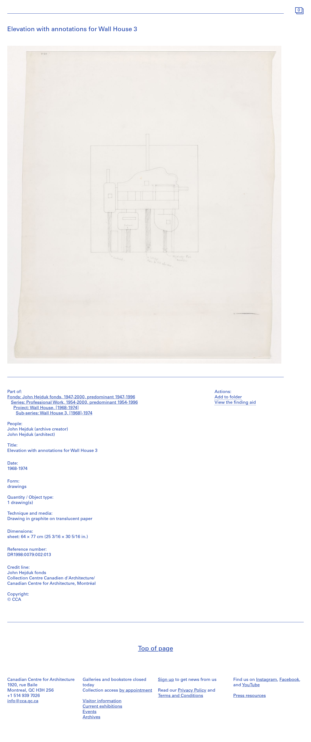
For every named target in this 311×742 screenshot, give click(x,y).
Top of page (155, 649)
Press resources (249, 696)
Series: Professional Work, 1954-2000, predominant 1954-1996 (74, 403)
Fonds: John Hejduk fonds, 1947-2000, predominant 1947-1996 (71, 397)
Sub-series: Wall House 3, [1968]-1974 (54, 413)
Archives (91, 717)
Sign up (166, 680)
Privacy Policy (192, 690)
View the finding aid (235, 403)
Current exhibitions (102, 707)
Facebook (289, 680)
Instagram (266, 680)
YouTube (251, 685)
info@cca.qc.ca (22, 701)
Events (89, 712)
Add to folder (228, 397)
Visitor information (102, 701)
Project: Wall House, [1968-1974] (46, 408)
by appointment (135, 690)
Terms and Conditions (180, 696)
